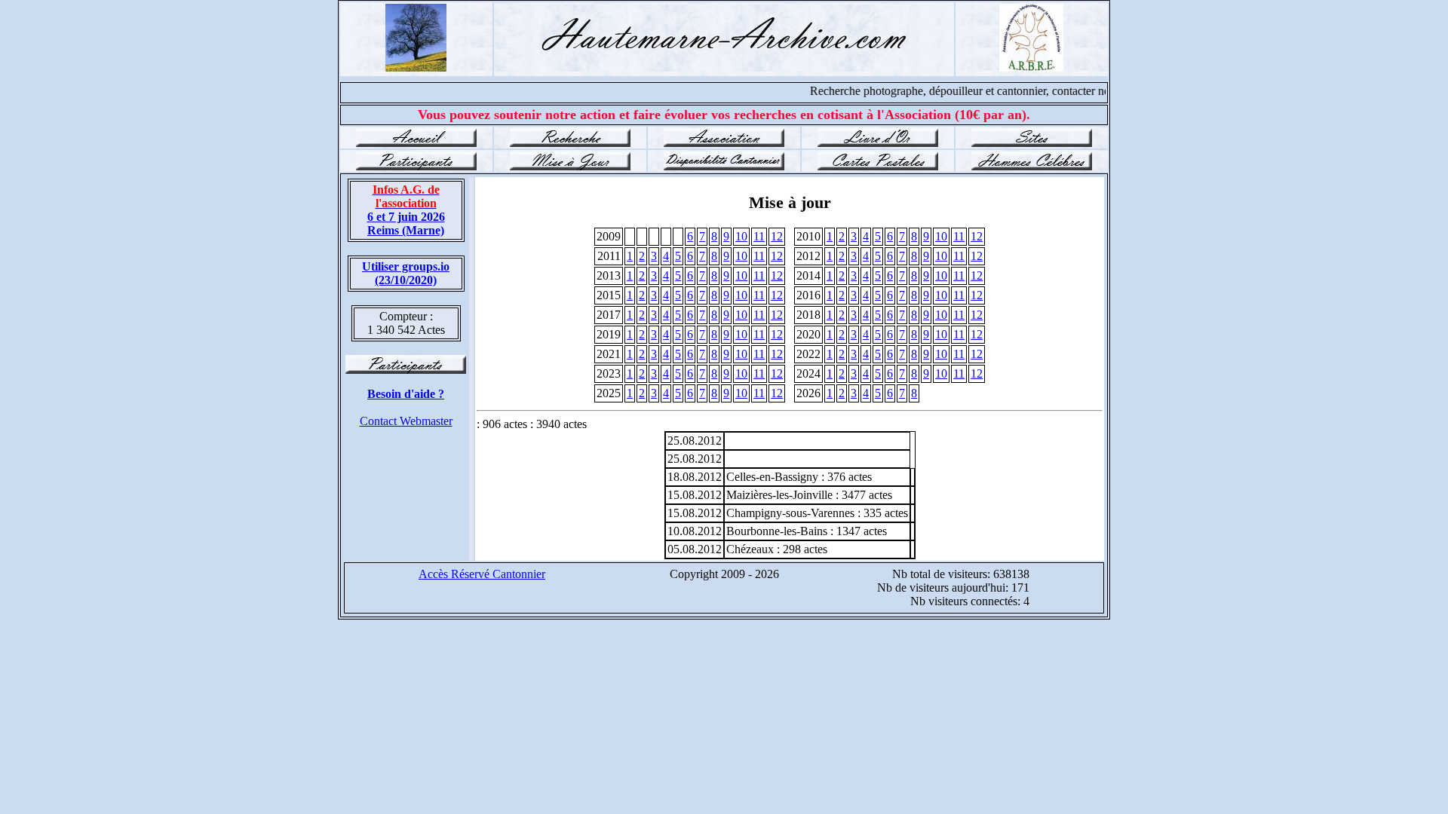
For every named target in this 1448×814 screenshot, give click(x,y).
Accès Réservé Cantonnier (482, 574)
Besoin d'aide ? (405, 393)
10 (741, 236)
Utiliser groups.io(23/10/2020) (405, 273)
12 (777, 236)
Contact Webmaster (406, 421)
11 (759, 236)
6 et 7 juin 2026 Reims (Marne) (406, 210)
